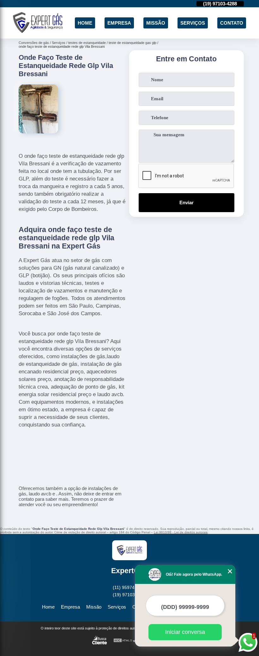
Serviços (192, 23)
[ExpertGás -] (38, 31)
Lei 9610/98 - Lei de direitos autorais (181, 532)
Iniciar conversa (185, 632)
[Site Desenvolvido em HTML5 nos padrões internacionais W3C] (125, 640)
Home (85, 23)
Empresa (119, 23)
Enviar (186, 202)
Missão (155, 23)
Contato (231, 23)
